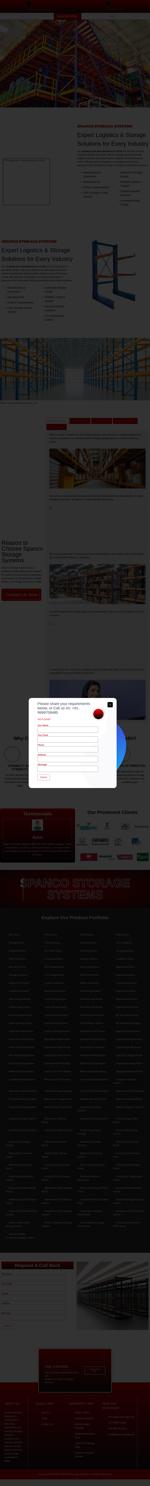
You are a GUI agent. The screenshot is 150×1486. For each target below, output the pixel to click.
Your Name (43, 725)
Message (42, 764)
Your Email (43, 735)
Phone (41, 745)
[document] (75, 743)
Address (42, 755)
